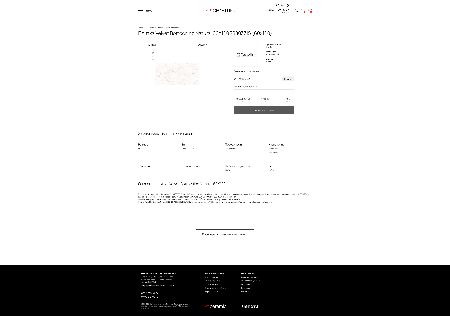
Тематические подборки (215, 288)
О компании (246, 284)
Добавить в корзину (264, 110)
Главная (141, 28)
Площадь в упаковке (238, 166)
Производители (211, 284)
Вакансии (245, 288)
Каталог (151, 28)
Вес (270, 166)
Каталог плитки (211, 277)
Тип (184, 144)
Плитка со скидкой (213, 280)
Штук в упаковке (193, 166)
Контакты (245, 291)
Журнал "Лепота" (212, 291)
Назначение (276, 144)
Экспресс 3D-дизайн (250, 280)
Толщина (144, 166)
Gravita (160, 28)
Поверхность (234, 144)
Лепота (250, 306)
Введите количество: (246, 86)
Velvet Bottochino (172, 28)
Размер (143, 144)
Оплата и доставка (249, 277)
